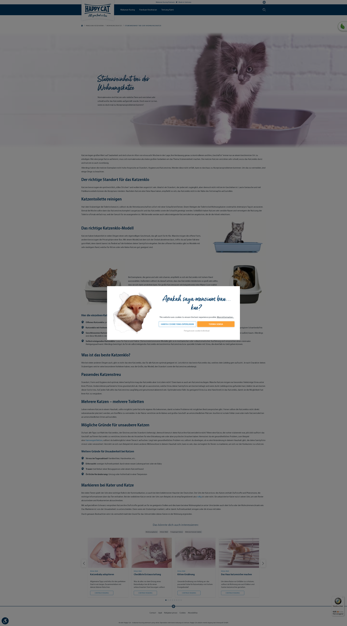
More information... (225, 317)
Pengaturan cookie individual (196, 330)
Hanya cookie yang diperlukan (177, 324)
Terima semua (216, 324)
